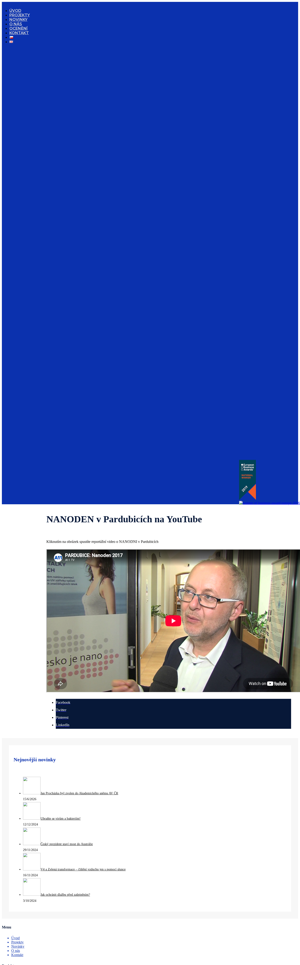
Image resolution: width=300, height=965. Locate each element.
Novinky (18, 19)
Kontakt (19, 33)
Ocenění (18, 28)
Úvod (15, 10)
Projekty (19, 15)
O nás (15, 24)
